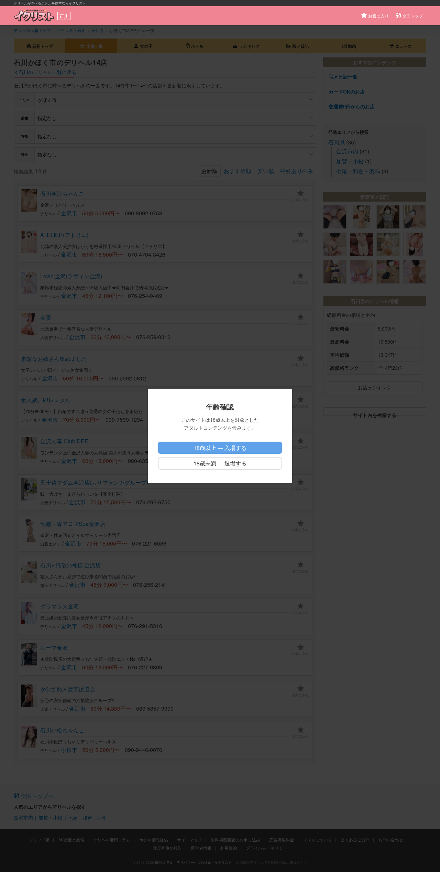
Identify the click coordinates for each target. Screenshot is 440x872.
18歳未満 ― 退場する (220, 463)
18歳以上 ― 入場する (220, 448)
